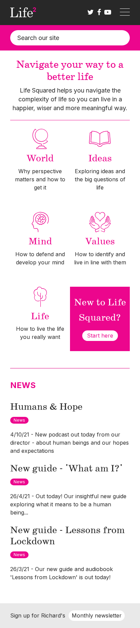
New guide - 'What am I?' (66, 469)
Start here (100, 335)
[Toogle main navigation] (125, 12)
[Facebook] (99, 12)
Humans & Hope (46, 407)
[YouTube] (107, 12)
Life (40, 316)
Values (100, 242)
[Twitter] (90, 12)
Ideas (100, 159)
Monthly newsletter (97, 615)
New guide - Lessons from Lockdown (67, 536)
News (19, 420)
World (40, 159)
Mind (40, 242)
